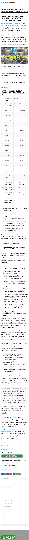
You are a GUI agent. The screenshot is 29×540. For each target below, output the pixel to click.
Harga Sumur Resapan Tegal (9, 23)
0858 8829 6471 (6, 449)
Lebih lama (23, 478)
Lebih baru (6, 478)
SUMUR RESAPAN (5, 469)
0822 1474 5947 (6, 445)
